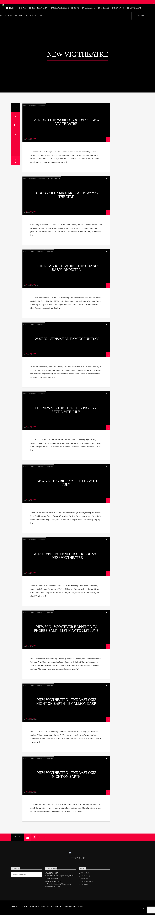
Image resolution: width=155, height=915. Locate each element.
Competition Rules (87, 881)
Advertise (7, 16)
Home (23, 8)
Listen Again (136, 8)
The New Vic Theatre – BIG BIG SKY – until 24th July (67, 410)
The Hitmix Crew (40, 8)
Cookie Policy (85, 876)
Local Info (90, 8)
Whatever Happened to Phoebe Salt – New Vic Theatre (66, 556)
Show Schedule (61, 8)
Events (26, 251)
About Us (22, 16)
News (76, 8)
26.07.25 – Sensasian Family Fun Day (66, 339)
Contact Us (38, 16)
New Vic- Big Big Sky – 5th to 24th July (67, 483)
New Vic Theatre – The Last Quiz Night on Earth (66, 774)
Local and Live (29, 105)
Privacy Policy (85, 873)
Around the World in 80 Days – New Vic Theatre (67, 122)
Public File (84, 878)
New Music (119, 8)
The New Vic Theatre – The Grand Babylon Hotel (66, 268)
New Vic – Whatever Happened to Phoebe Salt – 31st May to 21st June (66, 629)
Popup (141, 16)
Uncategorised (53, 178)
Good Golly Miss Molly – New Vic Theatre (66, 195)
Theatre (105, 8)
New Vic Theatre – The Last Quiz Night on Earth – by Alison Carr (66, 701)
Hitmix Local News (30, 138)
